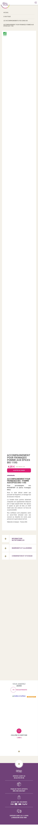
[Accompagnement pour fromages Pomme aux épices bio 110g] (19, 242)
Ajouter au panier (19, 731)
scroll (19, 764)
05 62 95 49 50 (19, 778)
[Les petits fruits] (19, 584)
